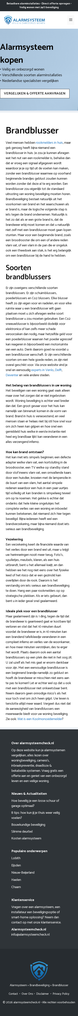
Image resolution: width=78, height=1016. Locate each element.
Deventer (12, 375)
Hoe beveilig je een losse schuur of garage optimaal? (35, 803)
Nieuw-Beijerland (22, 873)
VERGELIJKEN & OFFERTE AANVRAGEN (35, 93)
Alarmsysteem (18, 985)
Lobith (15, 858)
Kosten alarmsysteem (26, 838)
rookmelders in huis (49, 143)
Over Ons (27, 993)
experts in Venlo (42, 370)
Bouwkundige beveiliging (28, 825)
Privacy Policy (61, 993)
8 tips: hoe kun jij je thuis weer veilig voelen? (35, 815)
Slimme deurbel (22, 831)
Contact (13, 993)
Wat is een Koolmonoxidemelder (39, 719)
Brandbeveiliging (40, 985)
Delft (58, 370)
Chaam (16, 887)
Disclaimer (42, 993)
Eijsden (16, 865)
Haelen (16, 880)
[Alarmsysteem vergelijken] (24, 20)
